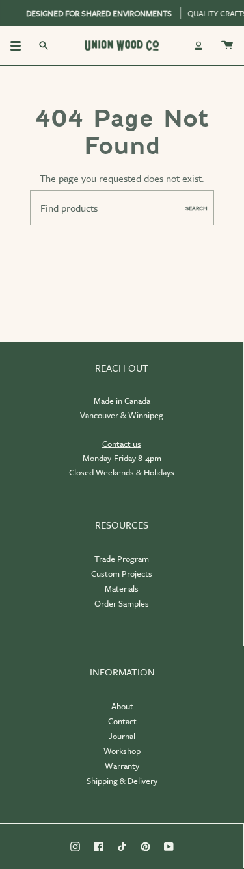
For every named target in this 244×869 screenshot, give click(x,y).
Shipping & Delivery (122, 780)
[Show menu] (20, 45)
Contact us (121, 443)
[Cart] (227, 45)
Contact (122, 720)
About (122, 705)
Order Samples (121, 603)
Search (196, 207)
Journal (122, 735)
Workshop (122, 750)
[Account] (198, 45)
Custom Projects (121, 573)
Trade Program (121, 558)
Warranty (122, 765)
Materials (122, 588)
